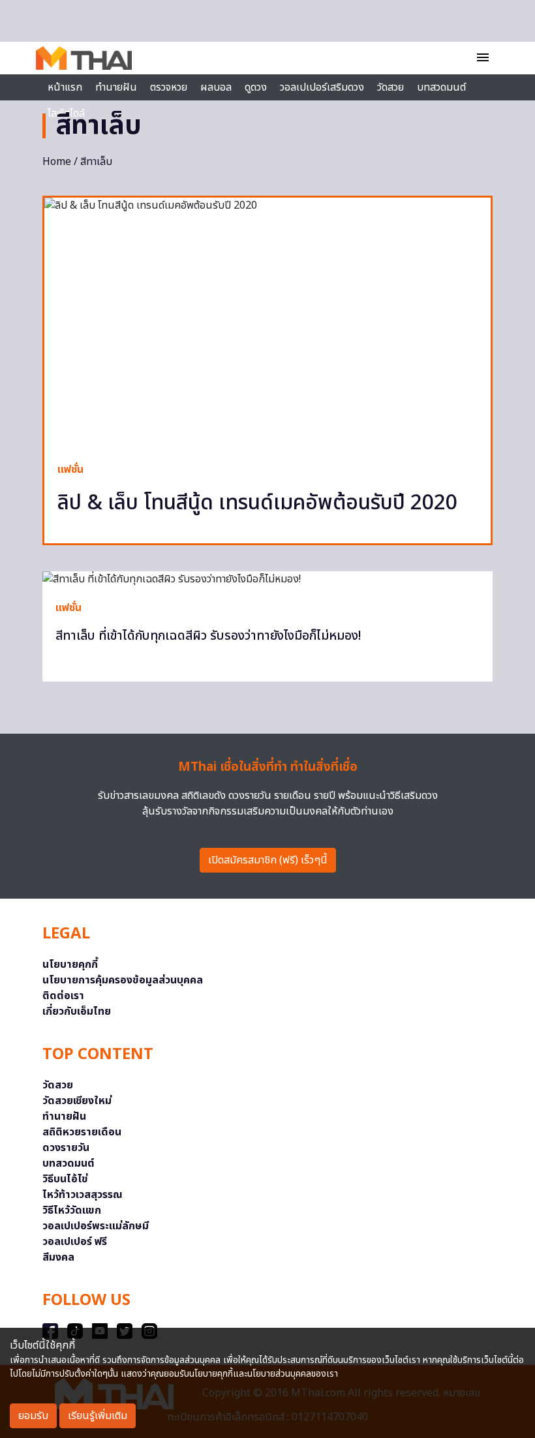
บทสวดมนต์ (441, 87)
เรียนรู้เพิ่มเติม (97, 1416)
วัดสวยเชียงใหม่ (77, 1101)
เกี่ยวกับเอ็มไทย (76, 1011)
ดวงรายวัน (65, 1148)
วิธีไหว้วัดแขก (71, 1210)
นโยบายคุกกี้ (70, 964)
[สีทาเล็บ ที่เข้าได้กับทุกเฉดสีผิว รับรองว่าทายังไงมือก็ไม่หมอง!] (267, 579)
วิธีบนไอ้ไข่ (65, 1179)
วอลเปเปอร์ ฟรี (74, 1242)
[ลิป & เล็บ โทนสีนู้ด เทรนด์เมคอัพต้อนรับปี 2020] (267, 323)
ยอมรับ (33, 1416)
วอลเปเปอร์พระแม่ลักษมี (95, 1226)
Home (56, 162)
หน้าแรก (65, 87)
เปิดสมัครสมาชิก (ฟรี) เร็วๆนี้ (268, 860)
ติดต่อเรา (63, 996)
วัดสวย (390, 87)
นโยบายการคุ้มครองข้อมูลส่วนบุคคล (122, 980)
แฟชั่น (70, 469)
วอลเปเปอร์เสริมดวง (322, 87)
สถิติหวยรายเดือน (81, 1132)
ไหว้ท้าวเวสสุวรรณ (82, 1195)
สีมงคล (58, 1257)
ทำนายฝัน (116, 87)
